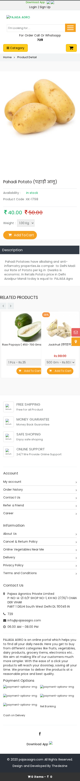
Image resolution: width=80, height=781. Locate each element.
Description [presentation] (12, 249)
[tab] (39, 250)
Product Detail (27, 57)
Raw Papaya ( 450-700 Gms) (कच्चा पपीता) (29, 344)
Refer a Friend (13, 505)
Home (7, 57)
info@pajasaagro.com (24, 620)
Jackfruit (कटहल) (60, 344)
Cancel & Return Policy (20, 541)
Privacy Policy (13, 565)
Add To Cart (24, 235)
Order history (13, 489)
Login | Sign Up (40, 7)
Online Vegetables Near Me (23, 549)
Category (16, 48)
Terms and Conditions (20, 573)
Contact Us (11, 497)
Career (8, 513)
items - (41, 777)
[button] (50, 2)
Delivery (9, 557)
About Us (10, 534)
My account (12, 482)
